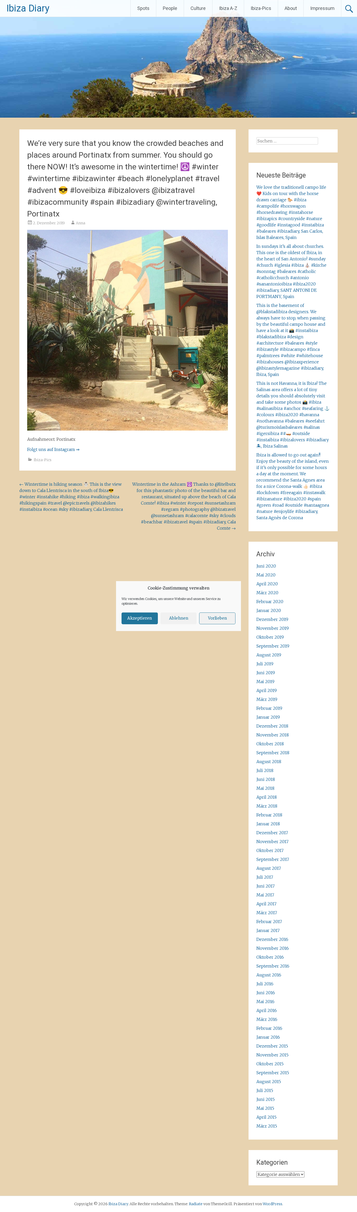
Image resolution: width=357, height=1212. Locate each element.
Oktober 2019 (270, 637)
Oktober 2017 (270, 850)
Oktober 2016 (270, 957)
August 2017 (268, 868)
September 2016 (272, 966)
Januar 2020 (268, 610)
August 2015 (268, 1081)
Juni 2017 (265, 886)
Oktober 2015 (270, 1063)
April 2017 (266, 903)
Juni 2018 (265, 779)
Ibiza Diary (28, 8)
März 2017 (266, 912)
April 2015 (266, 1117)
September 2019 (272, 646)
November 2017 (272, 841)
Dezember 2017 (272, 832)
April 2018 (266, 797)
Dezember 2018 (272, 726)
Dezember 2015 (272, 1046)
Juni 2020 (266, 566)
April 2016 (266, 1010)
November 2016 (272, 948)
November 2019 (272, 628)
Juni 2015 (265, 1099)
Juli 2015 (264, 1090)
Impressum (322, 8)
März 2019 (266, 699)
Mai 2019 (265, 681)
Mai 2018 (265, 788)
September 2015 (272, 1072)
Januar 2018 (268, 823)
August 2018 (268, 761)
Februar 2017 (269, 921)
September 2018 (272, 752)
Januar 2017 (268, 930)
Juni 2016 (265, 992)
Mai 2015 (265, 1108)
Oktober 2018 (270, 743)
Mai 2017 (265, 894)
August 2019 (268, 655)
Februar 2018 (269, 814)
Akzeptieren (139, 618)
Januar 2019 (268, 717)
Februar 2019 (269, 708)
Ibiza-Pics (261, 8)
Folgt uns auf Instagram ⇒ (53, 449)
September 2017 (272, 859)
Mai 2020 (265, 575)
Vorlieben (217, 618)
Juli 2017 (264, 877)
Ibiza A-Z (228, 8)
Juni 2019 (265, 672)
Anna (80, 223)
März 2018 (266, 806)
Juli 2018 (264, 770)
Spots (143, 8)
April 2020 (267, 583)
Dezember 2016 (272, 939)
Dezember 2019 (272, 619)
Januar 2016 (268, 1037)
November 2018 (272, 735)
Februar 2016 (269, 1028)
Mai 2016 (265, 1001)
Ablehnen (178, 618)
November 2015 (272, 1054)
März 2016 (266, 1019)
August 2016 (268, 974)
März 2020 (267, 592)
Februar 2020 (269, 601)
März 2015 (266, 1126)
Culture (198, 8)
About (291, 8)
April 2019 (266, 690)
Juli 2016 (264, 983)
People (170, 8)
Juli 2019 (264, 663)
